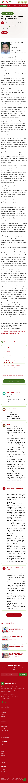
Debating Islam (5, 737)
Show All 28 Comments (14, 615)
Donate (3, 769)
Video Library (4, 726)
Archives (3, 716)
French (3, 762)
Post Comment (15, 381)
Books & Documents (6, 735)
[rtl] (14, 360)
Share (5, 32)
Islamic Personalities (10, 10)
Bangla (2, 751)
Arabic (2, 749)
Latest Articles (4, 724)
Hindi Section (4, 730)
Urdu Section (4, 728)
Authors (3, 714)
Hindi (2, 746)
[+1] (19, 360)
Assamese (3, 755)
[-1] (17, 360)
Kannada (3, 757)
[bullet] (6, 362)
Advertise (3, 771)
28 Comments (5, 28)
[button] (11, 360)
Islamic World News (6, 732)
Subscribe (22, 674)
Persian (3, 760)
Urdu (2, 744)
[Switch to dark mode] (22, 2)
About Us (3, 712)
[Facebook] (2, 702)
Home (2, 10)
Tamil (2, 753)
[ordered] (5, 362)
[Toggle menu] (25, 2)
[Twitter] (5, 702)
